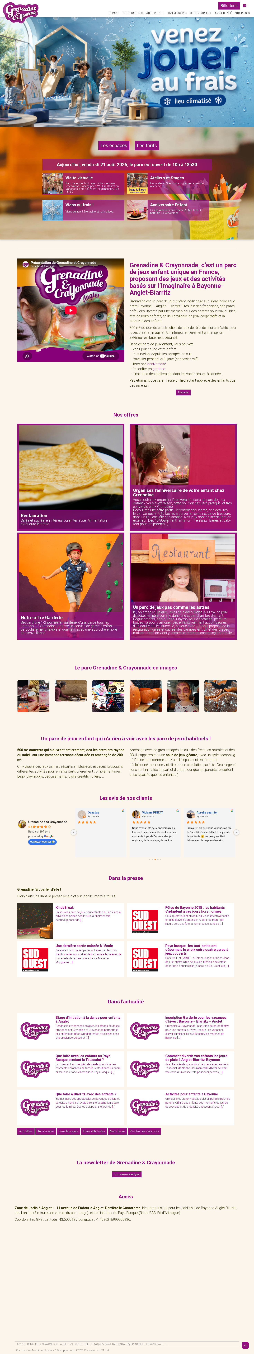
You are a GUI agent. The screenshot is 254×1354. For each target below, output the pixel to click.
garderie (159, 369)
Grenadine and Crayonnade (47, 822)
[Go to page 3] (155, 860)
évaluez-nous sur (40, 841)
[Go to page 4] (157, 859)
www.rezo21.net (99, 1350)
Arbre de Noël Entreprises (232, 13)
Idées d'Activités (94, 1131)
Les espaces (114, 145)
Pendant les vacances (144, 1131)
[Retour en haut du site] (245, 1345)
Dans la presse (68, 1131)
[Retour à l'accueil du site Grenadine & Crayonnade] (21, 13)
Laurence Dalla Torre (102, 812)
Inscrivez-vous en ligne (127, 1174)
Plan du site (23, 1350)
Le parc (113, 13)
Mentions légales (42, 1350)
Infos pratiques (132, 13)
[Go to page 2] (152, 859)
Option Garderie (200, 13)
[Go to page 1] (149, 859)
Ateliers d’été (155, 13)
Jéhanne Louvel (207, 812)
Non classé (117, 1131)
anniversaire (156, 364)
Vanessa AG (150, 812)
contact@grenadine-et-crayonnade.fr (142, 1344)
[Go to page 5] (160, 859)
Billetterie (229, 5)
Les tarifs (147, 145)
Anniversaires (177, 13)
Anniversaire (45, 1131)
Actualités (26, 1131)
